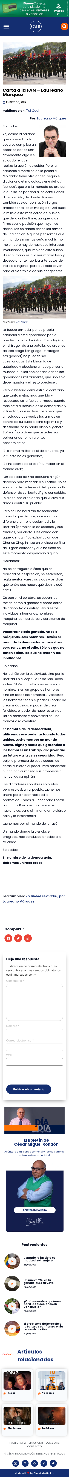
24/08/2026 (30, 1287)
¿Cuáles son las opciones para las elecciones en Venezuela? (42, 1304)
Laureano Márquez (51, 118)
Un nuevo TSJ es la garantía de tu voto (39, 1281)
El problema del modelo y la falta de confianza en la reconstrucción (43, 1326)
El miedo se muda (41, 896)
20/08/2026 (30, 1333)
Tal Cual (32, 110)
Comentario (15, 980)
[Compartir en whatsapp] (28, 938)
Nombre (12, 1025)
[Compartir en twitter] (18, 938)
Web (9, 1055)
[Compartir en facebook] (8, 938)
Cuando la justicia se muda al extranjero (39, 1259)
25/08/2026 (30, 1264)
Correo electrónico (20, 1040)
